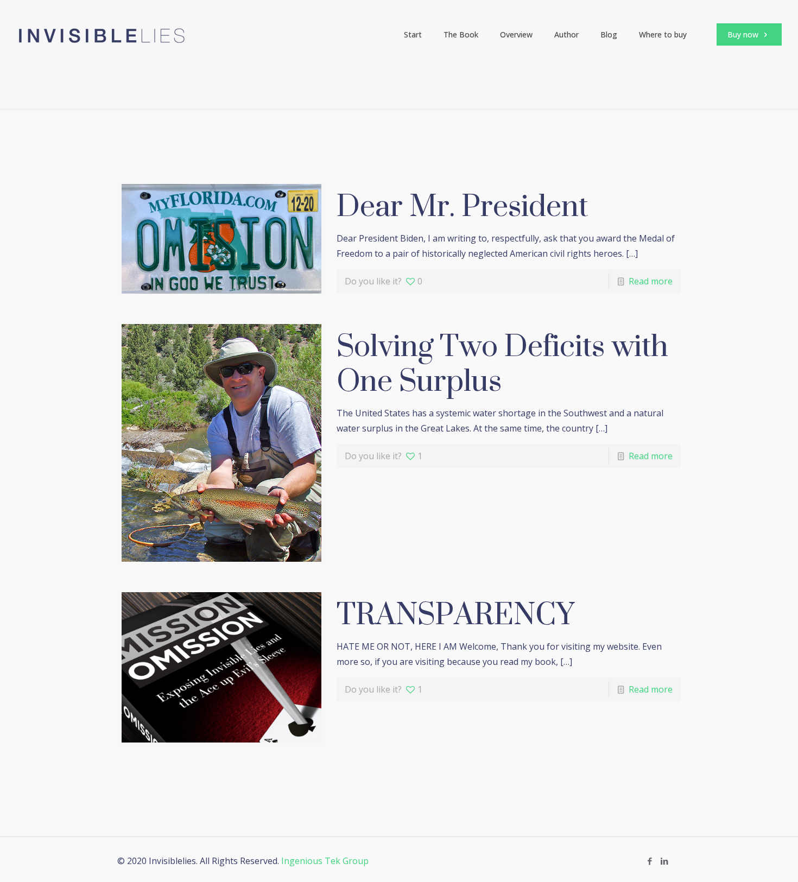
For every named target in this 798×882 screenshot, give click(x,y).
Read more (651, 281)
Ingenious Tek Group (325, 861)
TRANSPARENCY (456, 613)
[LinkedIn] (664, 860)
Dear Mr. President (462, 205)
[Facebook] (649, 860)
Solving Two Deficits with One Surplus (502, 362)
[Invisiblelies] (102, 34)
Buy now (744, 34)
